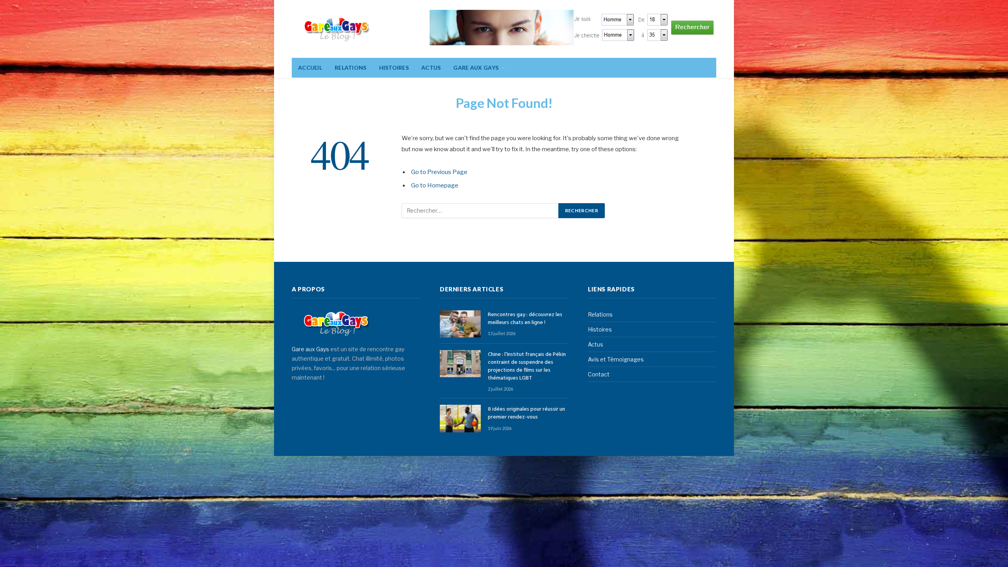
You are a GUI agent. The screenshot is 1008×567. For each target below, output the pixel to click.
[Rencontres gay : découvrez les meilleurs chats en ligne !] (460, 323)
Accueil (310, 67)
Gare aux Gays (310, 349)
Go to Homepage (434, 185)
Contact (599, 374)
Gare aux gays (475, 67)
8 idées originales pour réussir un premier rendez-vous (526, 413)
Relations (351, 67)
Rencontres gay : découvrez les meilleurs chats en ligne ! (525, 319)
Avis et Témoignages (616, 359)
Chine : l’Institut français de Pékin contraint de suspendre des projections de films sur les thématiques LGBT (527, 366)
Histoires (394, 67)
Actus (431, 67)
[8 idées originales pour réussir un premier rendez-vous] (460, 418)
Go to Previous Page (439, 172)
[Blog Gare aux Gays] (337, 29)
